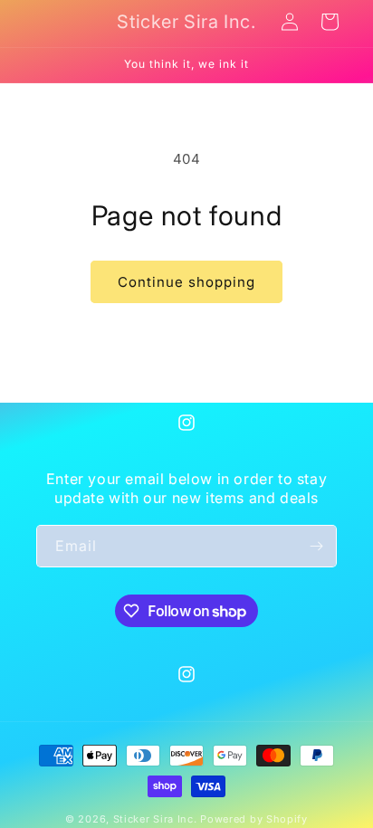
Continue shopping (186, 281)
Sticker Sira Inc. (157, 819)
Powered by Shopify (254, 819)
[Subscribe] (316, 546)
